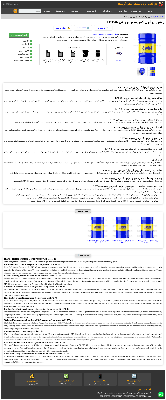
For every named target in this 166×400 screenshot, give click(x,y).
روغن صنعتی (137, 11)
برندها (150, 11)
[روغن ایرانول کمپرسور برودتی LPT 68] (122, 238)
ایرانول (155, 16)
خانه (161, 16)
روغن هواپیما (60, 11)
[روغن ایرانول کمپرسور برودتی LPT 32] (147, 238)
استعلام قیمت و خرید (19, 35)
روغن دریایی (75, 11)
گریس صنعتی (91, 11)
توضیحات (103, 28)
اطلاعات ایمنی (62, 28)
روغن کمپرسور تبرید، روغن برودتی (105, 34)
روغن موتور (122, 11)
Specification (83, 28)
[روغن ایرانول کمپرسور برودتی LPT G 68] (97, 238)
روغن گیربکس (107, 11)
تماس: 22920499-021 (11, 4)
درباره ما (47, 11)
